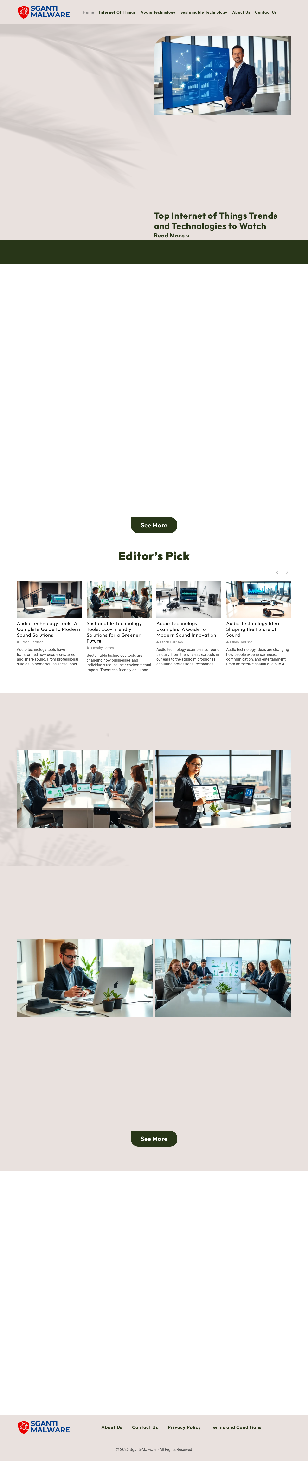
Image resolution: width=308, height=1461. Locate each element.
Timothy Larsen (102, 648)
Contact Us (266, 12)
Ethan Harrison (32, 642)
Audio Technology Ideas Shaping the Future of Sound (254, 629)
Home (88, 12)
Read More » (171, 235)
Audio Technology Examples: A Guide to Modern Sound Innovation (186, 629)
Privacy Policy (184, 1427)
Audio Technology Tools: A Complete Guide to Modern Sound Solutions (48, 629)
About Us (241, 12)
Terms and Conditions (236, 1427)
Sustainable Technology (203, 12)
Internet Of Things (117, 12)
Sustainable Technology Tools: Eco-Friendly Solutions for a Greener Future (114, 632)
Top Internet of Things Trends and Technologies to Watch (215, 220)
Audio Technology (158, 12)
